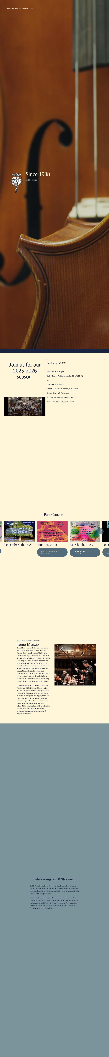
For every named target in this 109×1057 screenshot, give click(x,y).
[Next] (100, 531)
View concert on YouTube (49, 552)
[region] (54, 542)
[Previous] (8, 531)
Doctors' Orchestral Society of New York (19, 8)
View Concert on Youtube (81, 552)
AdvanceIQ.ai (36, 688)
